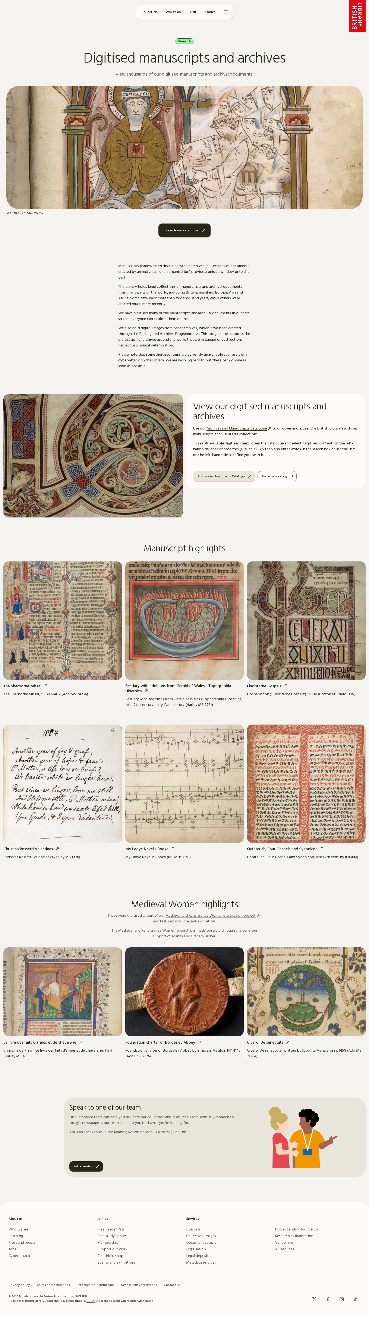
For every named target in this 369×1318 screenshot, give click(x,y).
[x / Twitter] (314, 1299)
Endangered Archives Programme (166, 333)
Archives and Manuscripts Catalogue (236, 428)
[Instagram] (342, 1299)
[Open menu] (226, 12)
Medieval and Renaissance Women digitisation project (210, 915)
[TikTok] (355, 1299)
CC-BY (90, 1301)
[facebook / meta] (328, 1299)
